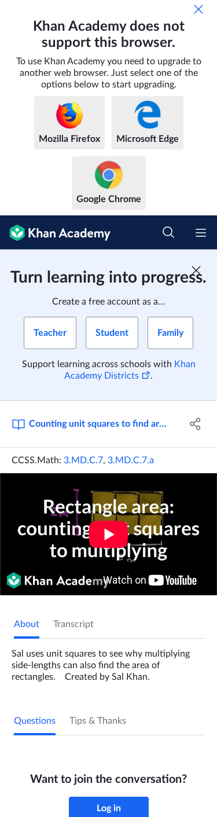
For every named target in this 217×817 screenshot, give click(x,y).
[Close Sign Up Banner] (196, 270)
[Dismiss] (198, 9)
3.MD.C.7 (83, 460)
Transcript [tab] (73, 624)
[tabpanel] (108, 661)
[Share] (195, 423)
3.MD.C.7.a (131, 460)
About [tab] (26, 624)
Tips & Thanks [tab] (97, 721)
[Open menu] (201, 233)
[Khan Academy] (55, 232)
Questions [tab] (35, 721)
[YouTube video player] (108, 534)
